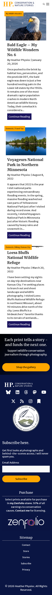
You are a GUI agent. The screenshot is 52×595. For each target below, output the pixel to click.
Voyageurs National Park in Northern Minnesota (25, 164)
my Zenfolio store (21, 503)
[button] (43, 4)
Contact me (22, 510)
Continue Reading (20, 116)
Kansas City (25, 247)
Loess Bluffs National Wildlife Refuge (22, 257)
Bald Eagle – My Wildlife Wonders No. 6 (23, 50)
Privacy (26, 569)
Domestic (10, 129)
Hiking (17, 247)
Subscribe (26, 563)
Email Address (10, 462)
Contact (26, 545)
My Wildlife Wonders (14, 14)
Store (26, 551)
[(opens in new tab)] (26, 431)
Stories (26, 557)
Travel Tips (19, 129)
